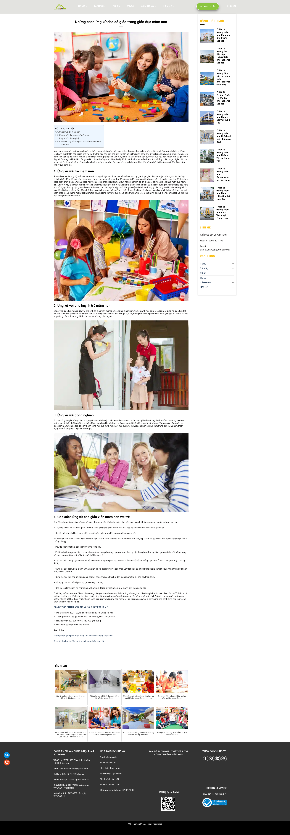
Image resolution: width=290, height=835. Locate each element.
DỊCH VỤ (99, 6)
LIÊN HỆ (167, 6)
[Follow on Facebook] (228, 6)
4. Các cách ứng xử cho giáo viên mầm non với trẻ (79, 141)
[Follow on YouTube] (235, 6)
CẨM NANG (147, 6)
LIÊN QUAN (64, 144)
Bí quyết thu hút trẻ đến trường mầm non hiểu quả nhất (79, 641)
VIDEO (130, 6)
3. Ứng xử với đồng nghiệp (68, 138)
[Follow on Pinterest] (231, 6)
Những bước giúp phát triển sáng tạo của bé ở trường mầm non (83, 635)
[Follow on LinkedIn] (218, 758)
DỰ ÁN (116, 6)
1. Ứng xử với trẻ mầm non (68, 132)
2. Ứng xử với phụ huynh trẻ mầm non (73, 135)
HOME (81, 6)
